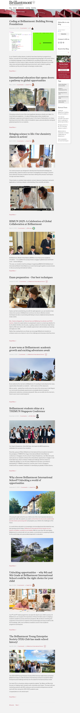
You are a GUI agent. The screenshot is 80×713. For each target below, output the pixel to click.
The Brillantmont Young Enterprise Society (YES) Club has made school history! (28, 639)
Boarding (33, 8)
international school (63, 97)
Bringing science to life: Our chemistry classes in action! (63, 126)
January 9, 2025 (13, 354)
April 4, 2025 (12, 141)
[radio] (63, 31)
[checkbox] (63, 31)
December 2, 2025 (14, 28)
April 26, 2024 (12, 646)
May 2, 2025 (12, 84)
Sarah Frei (28, 84)
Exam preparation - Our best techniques (31, 277)
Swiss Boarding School (62, 85)
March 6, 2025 (13, 228)
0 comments (23, 28)
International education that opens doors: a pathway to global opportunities (63, 119)
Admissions (21, 8)
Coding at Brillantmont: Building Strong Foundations (63, 112)
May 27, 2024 (12, 585)
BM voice (29, 228)
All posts (11, 705)
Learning (27, 8)
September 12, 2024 (14, 487)
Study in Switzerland (63, 89)
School (15, 8)
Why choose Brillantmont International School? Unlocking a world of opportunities (30, 480)
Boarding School (63, 93)
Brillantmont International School (37, 281)
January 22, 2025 (13, 281)
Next (17, 705)
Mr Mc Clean (32, 416)
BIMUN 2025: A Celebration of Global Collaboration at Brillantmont (63, 133)
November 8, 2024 (14, 416)
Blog (10, 8)
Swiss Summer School (62, 101)
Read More (12, 71)
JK (30, 28)
